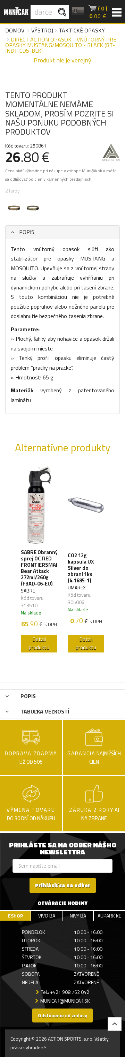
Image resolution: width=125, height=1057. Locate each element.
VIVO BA (46, 915)
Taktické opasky (82, 30)
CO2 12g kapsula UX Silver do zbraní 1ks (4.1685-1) (81, 568)
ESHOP (15, 915)
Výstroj (42, 30)
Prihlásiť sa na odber (62, 885)
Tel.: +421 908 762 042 (65, 992)
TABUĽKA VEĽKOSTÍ (44, 711)
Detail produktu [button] (39, 643)
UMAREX (77, 587)
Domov (14, 30)
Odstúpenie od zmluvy (62, 1015)
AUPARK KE (109, 915)
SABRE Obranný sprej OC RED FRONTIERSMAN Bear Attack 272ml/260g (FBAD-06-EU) (40, 568)
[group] (39, 560)
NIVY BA (78, 915)
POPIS (26, 232)
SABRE (28, 590)
